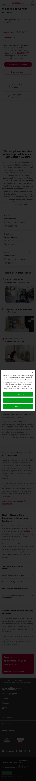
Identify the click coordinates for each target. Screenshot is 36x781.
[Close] (32, 372)
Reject (18, 400)
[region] (18, 390)
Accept (18, 406)
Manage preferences (18, 394)
